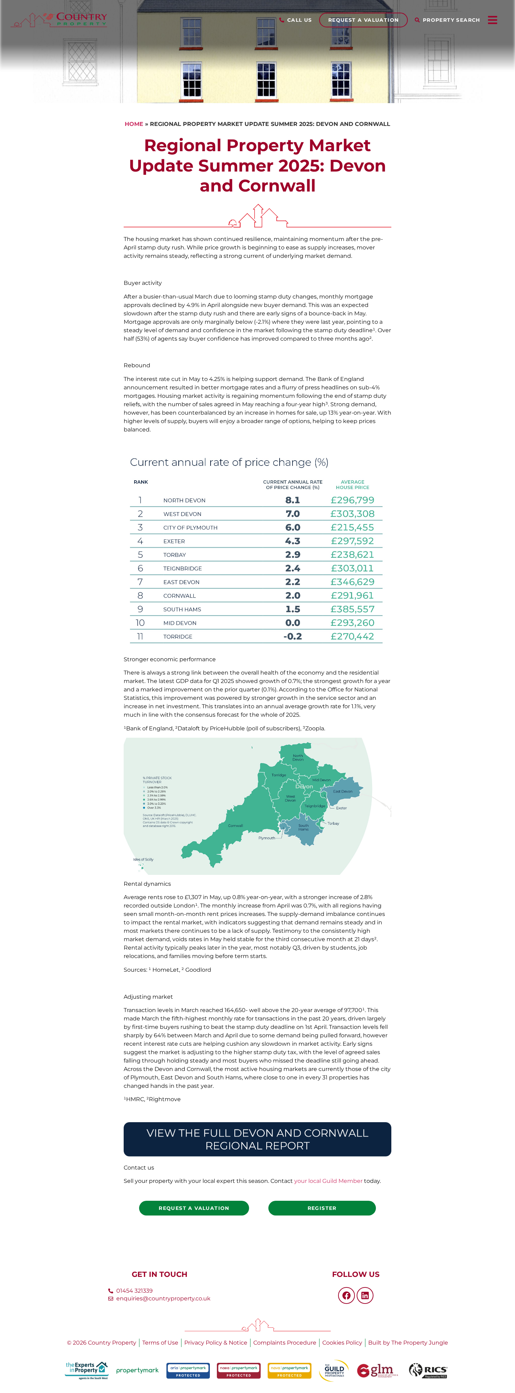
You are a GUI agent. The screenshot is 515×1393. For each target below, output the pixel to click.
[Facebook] (346, 1295)
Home (134, 124)
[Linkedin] (365, 1295)
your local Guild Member (328, 1181)
